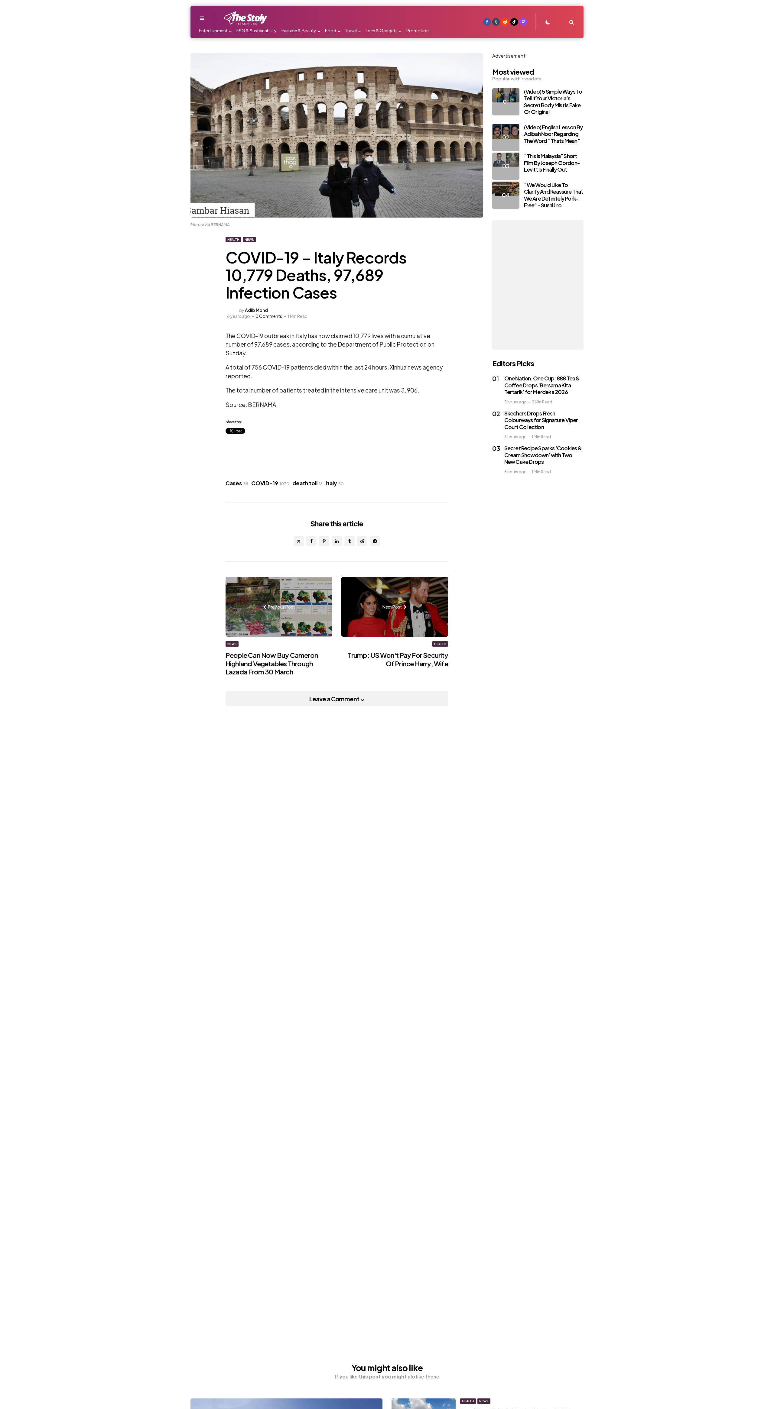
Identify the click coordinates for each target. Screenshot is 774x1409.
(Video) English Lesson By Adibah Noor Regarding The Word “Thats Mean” (553, 134)
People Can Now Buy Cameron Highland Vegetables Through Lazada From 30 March (272, 663)
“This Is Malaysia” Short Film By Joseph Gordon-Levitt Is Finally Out (552, 162)
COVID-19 (270, 483)
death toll (307, 483)
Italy (335, 483)
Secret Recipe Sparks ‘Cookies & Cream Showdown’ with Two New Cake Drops (543, 454)
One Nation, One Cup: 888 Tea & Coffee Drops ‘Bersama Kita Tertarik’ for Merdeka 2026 (542, 385)
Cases (237, 483)
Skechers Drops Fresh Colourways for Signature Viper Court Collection (541, 420)
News (249, 239)
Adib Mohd (256, 310)
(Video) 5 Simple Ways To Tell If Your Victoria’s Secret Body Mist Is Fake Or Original (553, 101)
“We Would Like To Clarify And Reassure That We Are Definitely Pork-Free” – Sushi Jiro (553, 195)
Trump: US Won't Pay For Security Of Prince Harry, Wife (398, 659)
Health (233, 239)
